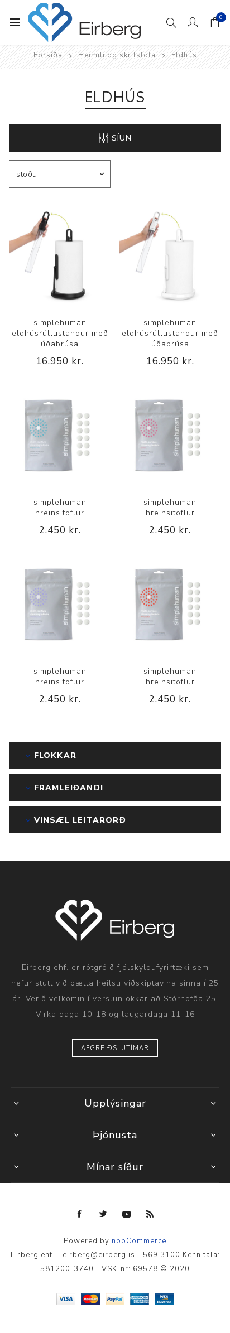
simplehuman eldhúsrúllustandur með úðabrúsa (60, 333)
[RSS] (150, 1214)
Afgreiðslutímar (115, 1048)
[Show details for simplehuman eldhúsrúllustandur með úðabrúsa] (60, 255)
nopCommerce (139, 1241)
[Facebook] (80, 1214)
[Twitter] (103, 1214)
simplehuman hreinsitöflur (60, 507)
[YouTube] (127, 1214)
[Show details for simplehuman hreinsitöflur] (60, 435)
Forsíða (48, 55)
